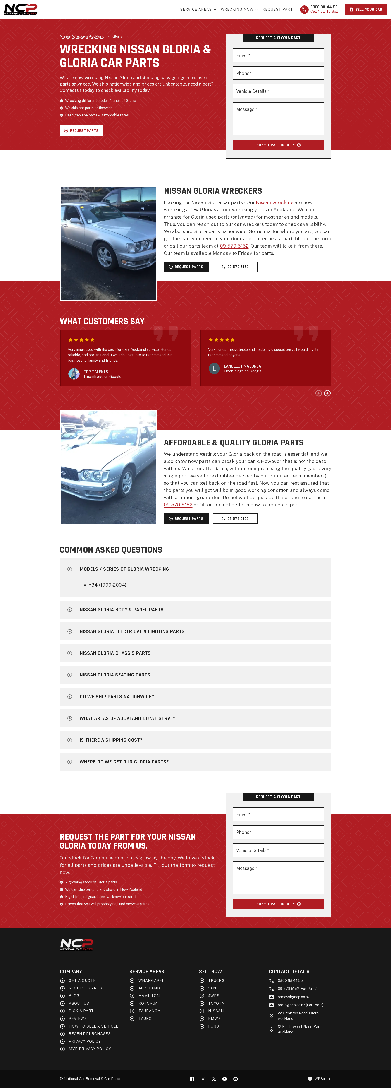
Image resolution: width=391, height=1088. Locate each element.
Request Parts (84, 130)
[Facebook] (192, 1079)
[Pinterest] (235, 1079)
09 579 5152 (234, 246)
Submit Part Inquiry (275, 144)
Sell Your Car (368, 9)
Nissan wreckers (274, 202)
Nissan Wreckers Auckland (82, 36)
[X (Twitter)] (213, 1079)
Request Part (277, 9)
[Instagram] (203, 1079)
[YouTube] (224, 1079)
